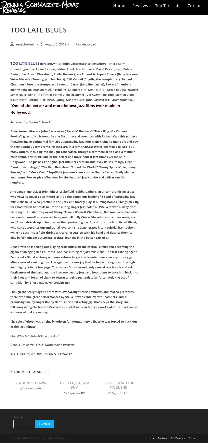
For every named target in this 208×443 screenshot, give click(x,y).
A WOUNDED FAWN (31, 383)
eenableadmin (26, 44)
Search (18, 417)
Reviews (140, 5)
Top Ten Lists (168, 5)
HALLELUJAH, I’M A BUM (74, 385)
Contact (195, 5)
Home (119, 5)
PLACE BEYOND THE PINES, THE (118, 385)
